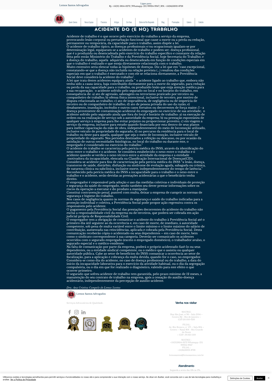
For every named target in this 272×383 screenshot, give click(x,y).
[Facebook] (70, 312)
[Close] (268, 378)
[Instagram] (76, 312)
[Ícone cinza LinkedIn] (83, 312)
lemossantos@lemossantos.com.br (186, 355)
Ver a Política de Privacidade (23, 379)
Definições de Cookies (240, 378)
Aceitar (260, 378)
